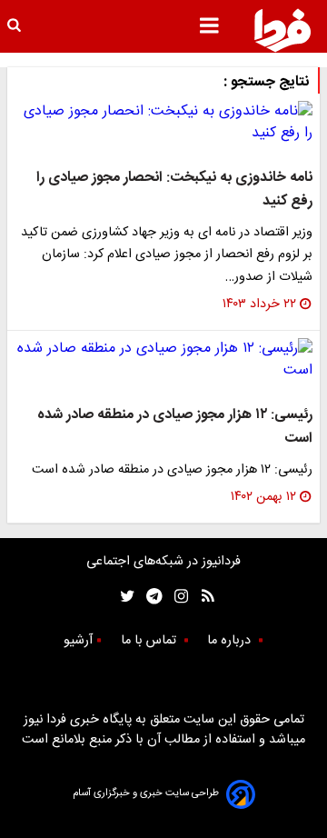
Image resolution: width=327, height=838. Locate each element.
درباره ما (230, 641)
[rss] (202, 596)
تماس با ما (150, 641)
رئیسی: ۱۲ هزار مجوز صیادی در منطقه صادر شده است (174, 427)
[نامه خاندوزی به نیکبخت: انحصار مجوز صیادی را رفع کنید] (163, 123)
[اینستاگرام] (177, 596)
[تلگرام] (148, 596)
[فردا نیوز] (282, 30)
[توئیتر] (123, 596)
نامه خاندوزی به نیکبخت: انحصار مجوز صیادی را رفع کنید (174, 189)
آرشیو (78, 641)
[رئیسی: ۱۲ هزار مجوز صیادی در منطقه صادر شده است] (163, 360)
